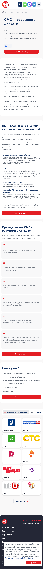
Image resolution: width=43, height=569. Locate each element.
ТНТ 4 (25, 493)
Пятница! (6, 477)
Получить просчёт (21, 213)
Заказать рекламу (21, 52)
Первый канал (8, 430)
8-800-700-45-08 (20, 4)
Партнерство (8, 531)
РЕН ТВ (25, 462)
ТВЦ (4, 493)
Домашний (6, 462)
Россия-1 (26, 430)
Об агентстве (8, 527)
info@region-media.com (31, 523)
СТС (24, 446)
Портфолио (7, 535)
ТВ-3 (25, 477)
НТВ (4, 446)
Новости (6, 538)
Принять (33, 563)
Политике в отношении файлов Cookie (19, 558)
